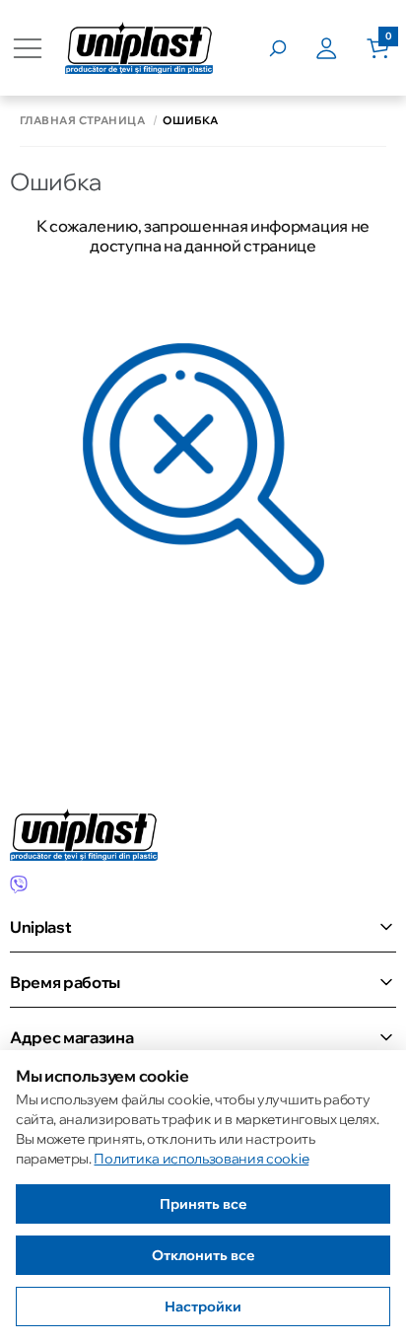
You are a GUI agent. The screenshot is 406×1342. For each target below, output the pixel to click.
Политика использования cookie (201, 1158)
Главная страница (82, 120)
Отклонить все (203, 1255)
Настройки (203, 1306)
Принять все (203, 1204)
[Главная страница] (139, 48)
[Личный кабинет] (341, 48)
